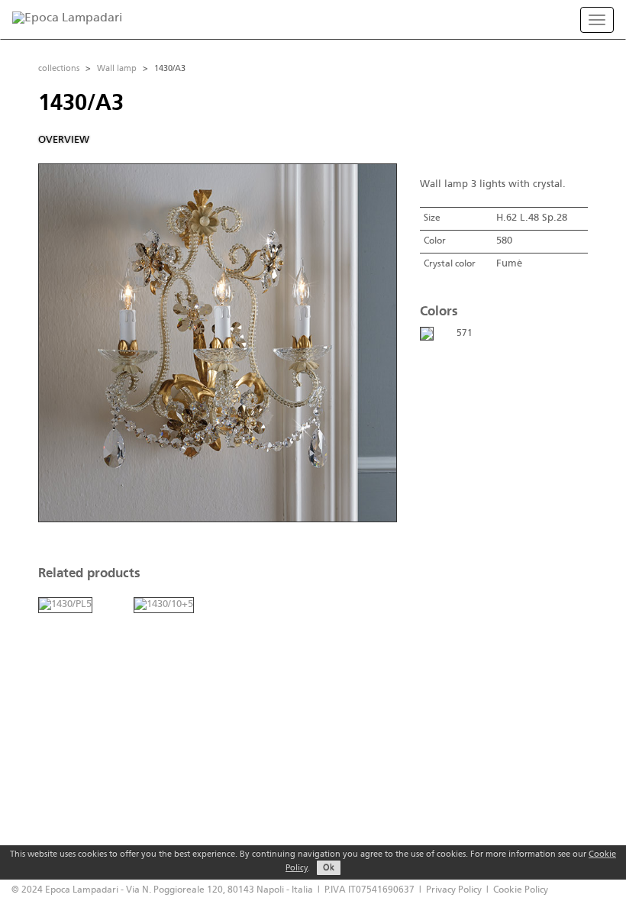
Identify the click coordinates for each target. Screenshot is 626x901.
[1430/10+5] (164, 605)
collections (58, 68)
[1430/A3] (427, 333)
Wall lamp (117, 68)
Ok (328, 868)
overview (63, 140)
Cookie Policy (520, 890)
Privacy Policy (454, 890)
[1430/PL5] (65, 605)
